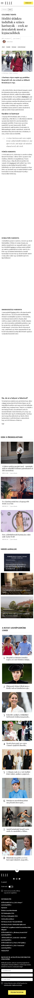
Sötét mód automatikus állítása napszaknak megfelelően (12, 892)
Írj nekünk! (4, 882)
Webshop (28, 3)
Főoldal (4, 9)
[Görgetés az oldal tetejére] (17, 870)
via (3, 423)
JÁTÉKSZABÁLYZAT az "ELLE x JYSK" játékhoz (13, 942)
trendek (8, 47)
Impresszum (4, 907)
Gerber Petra (9, 41)
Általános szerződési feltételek (9, 910)
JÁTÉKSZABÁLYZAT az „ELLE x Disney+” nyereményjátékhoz (12, 904)
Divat (10, 9)
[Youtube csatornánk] (19, 878)
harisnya (14, 47)
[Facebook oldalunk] (14, 879)
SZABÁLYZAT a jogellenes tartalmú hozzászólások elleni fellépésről (16, 928)
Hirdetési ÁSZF (5, 950)
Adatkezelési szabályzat (7, 919)
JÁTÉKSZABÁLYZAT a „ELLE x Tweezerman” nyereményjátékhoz (13, 947)
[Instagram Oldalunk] (16, 879)
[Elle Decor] (8, 3)
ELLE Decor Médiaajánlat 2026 (9, 916)
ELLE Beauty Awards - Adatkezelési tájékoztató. (13, 924)
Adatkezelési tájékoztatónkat (13, 985)
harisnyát (13, 163)
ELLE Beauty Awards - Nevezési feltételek (11, 921)
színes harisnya (21, 47)
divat (3, 47)
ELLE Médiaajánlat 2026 (7, 913)
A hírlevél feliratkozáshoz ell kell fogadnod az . (15, 984)
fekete (4, 403)
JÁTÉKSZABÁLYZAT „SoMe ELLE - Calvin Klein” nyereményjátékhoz (13, 939)
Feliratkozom (17, 992)
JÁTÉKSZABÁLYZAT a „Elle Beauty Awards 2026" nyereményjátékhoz (14, 934)
